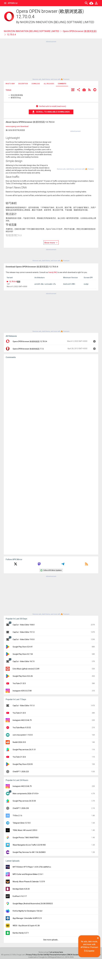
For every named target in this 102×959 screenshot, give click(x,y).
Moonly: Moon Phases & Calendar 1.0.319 (29, 882)
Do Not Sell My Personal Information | (52, 955)
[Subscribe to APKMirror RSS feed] (86, 565)
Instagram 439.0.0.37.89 (22, 691)
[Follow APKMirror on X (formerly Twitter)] (15, 565)
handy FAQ (53, 272)
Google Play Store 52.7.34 (23, 654)
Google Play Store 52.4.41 (23, 647)
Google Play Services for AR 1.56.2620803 (29, 852)
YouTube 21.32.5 (19, 683)
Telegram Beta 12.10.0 (21, 823)
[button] (72, 90)
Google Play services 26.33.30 (24, 801)
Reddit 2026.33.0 (19, 742)
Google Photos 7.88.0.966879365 (26, 838)
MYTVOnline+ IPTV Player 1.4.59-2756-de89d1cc (32, 867)
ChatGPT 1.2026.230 (21, 808)
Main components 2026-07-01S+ (26, 794)
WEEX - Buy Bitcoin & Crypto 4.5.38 (26, 926)
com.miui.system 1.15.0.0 (23, 735)
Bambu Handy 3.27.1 (21, 933)
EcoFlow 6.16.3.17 (20, 896)
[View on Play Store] (84, 90)
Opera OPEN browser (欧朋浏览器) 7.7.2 (28, 349)
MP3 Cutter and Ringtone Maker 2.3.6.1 (28, 874)
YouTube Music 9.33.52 (22, 728)
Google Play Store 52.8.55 (23, 764)
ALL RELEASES (49, 84)
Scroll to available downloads (53, 112)
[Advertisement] (51, 60)
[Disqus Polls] (51, 392)
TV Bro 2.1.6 (17, 816)
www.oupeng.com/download (17, 126)
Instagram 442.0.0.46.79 (22, 720)
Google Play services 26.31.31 (24, 750)
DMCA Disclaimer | (74, 955)
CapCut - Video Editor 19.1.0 (23, 632)
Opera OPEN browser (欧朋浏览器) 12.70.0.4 (30, 341)
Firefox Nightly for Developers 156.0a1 (28, 911)
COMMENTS (62, 84)
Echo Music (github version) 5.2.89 (26, 669)
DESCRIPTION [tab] (23, 84)
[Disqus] (51, 456)
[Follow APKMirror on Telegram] (62, 565)
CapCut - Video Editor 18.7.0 (23, 661)
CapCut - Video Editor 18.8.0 (23, 625)
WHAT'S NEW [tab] (10, 84)
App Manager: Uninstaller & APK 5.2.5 (27, 918)
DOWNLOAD (36, 84)
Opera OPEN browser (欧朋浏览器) (80, 31)
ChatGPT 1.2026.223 (21, 772)
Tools (8, 90)
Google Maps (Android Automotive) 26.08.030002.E (33, 904)
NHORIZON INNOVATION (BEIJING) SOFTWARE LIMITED (57, 22)
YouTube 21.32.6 (19, 757)
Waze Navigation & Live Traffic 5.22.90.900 (29, 845)
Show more (49, 242)
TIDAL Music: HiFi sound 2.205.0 (25, 830)
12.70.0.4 (13, 282)
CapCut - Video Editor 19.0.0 (23, 639)
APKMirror (13, 3)
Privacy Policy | (32, 955)
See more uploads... (51, 940)
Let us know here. (56, 952)
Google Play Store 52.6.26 (23, 676)
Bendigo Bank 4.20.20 (21, 889)
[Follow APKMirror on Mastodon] (39, 565)
